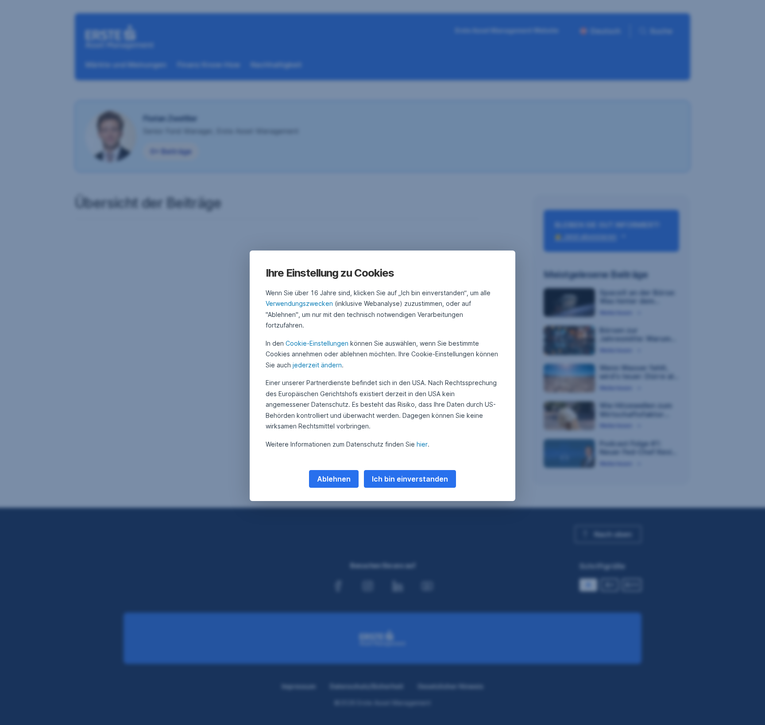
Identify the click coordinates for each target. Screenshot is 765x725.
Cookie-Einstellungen (317, 343)
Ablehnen (334, 478)
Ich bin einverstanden (410, 478)
